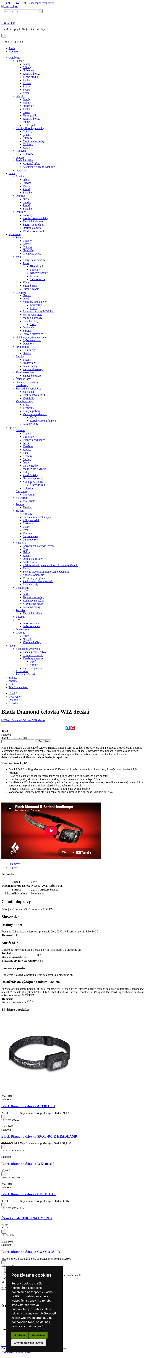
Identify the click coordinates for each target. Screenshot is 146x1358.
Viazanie (28, 533)
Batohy (20, 356)
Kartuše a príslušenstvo (43, 420)
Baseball (20, 616)
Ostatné (27, 353)
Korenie (34, 276)
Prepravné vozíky (33, 369)
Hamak (27, 295)
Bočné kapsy (30, 366)
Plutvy (26, 568)
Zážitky (13, 677)
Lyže (25, 529)
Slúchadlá (28, 391)
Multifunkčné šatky (34, 141)
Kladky (27, 449)
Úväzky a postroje (33, 478)
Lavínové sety (31, 539)
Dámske (20, 96)
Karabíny (28, 446)
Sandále (27, 192)
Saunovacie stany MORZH (38, 311)
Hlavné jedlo (37, 266)
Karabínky (22, 385)
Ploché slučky (30, 465)
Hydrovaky (29, 362)
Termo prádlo (30, 76)
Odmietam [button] (38, 1335)
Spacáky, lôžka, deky (35, 301)
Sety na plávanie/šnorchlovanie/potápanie (46, 571)
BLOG (13, 684)
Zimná (26, 189)
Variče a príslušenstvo (35, 414)
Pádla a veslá (30, 562)
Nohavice (28, 70)
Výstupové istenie (33, 481)
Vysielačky (29, 398)
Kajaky (27, 555)
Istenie (26, 443)
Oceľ (33, 661)
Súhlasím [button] (20, 1335)
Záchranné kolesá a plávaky (38, 581)
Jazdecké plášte (24, 160)
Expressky (29, 436)
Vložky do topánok (34, 231)
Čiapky (27, 134)
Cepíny (27, 433)
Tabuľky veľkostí (18, 687)
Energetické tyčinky (34, 259)
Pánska (20, 176)
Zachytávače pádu (26, 674)
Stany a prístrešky (33, 333)
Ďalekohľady (23, 378)
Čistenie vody (30, 423)
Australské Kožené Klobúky (39, 166)
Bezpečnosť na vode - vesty (38, 545)
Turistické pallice (32, 613)
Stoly (33, 324)
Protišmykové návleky (35, 218)
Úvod (12, 693)
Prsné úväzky (30, 475)
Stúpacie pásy (30, 536)
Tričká (26, 80)
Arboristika (22, 671)
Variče (33, 417)
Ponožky (28, 215)
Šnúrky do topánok (33, 224)
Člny (25, 549)
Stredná (27, 182)
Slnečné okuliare (25, 372)
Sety (25, 590)
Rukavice (21, 150)
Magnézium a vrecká (34, 468)
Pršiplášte (21, 170)
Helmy (26, 552)
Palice (26, 526)
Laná (25, 452)
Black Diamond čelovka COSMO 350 (28, 1194)
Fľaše (26, 404)
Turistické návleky (33, 221)
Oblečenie (14, 57)
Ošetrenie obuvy (32, 227)
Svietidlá (20, 237)
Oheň (26, 298)
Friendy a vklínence (34, 439)
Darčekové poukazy (27, 382)
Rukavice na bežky (33, 600)
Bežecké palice (31, 626)
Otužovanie (22, 629)
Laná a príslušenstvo (34, 651)
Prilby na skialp (31, 520)
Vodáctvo (21, 542)
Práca (12, 645)
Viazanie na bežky (33, 603)
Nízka (26, 179)
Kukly (26, 147)
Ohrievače (28, 327)
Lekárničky (29, 349)
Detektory (28, 343)
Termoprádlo (30, 115)
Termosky (28, 407)
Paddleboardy (30, 584)
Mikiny (27, 67)
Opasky (20, 157)
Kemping (21, 292)
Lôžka (33, 308)
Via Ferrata (22, 497)
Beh (18, 619)
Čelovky (27, 247)
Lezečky (27, 455)
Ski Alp (20, 510)
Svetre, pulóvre (31, 125)
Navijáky (28, 639)
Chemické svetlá (32, 253)
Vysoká (27, 186)
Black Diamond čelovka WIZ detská (27, 1164)
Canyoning (22, 491)
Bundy (26, 64)
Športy (12, 427)
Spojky (34, 664)
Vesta (26, 92)
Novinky (14, 51)
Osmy (26, 462)
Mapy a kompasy (32, 317)
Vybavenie (14, 234)
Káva (26, 282)
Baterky (27, 240)
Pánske (20, 60)
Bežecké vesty (31, 623)
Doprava (13, 867)
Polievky (35, 269)
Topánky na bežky (33, 597)
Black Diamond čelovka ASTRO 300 (28, 1106)
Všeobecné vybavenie (28, 648)
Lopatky (27, 513)
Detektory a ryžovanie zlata (31, 337)
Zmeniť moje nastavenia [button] (28, 1342)
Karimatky (36, 304)
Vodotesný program (34, 578)
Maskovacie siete (32, 314)
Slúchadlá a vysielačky (28, 388)
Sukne (26, 112)
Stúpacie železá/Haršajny (37, 517)
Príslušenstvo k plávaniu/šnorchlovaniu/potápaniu (50, 565)
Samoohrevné (37, 279)
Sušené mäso (30, 285)
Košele (27, 83)
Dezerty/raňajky (39, 272)
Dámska (20, 195)
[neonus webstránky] (2, 1354)
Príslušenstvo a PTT (34, 394)
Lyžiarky (28, 523)
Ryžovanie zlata (32, 340)
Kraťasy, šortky (31, 73)
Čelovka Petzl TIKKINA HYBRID (26, 1218)
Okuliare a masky (33, 558)
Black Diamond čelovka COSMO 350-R (30, 1252)
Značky (13, 680)
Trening (20, 504)
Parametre (14, 863)
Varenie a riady (24, 401)
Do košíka (43, 741)
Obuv (12, 173)
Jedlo (19, 256)
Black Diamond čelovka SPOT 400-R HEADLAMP (39, 1136)
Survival (27, 330)
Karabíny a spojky (33, 658)
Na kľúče (28, 250)
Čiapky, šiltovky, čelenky (30, 128)
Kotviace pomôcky (33, 655)
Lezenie (20, 430)
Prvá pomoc (22, 346)
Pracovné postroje (33, 668)
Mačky (27, 459)
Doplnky (21, 211)
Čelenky (27, 131)
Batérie (27, 243)
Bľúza (26, 86)
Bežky (26, 594)
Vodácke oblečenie (33, 574)
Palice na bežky (31, 606)
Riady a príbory (31, 411)
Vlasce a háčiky (32, 642)
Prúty (26, 635)
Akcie (12, 48)
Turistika (20, 610)
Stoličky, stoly (31, 321)
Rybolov (20, 632)
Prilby (26, 472)
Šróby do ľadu (38, 484)
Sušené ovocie (31, 288)
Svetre (26, 89)
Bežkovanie (22, 587)
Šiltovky (27, 137)
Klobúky (28, 144)
